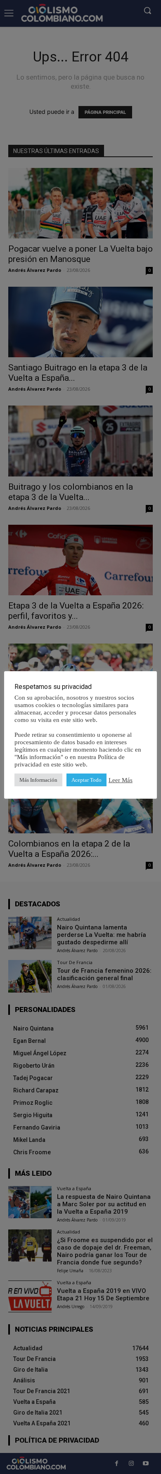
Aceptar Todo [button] (86, 780)
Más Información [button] (38, 780)
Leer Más (121, 780)
